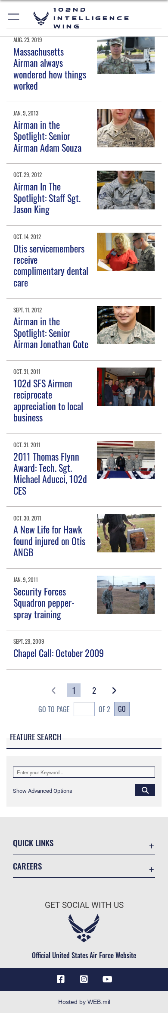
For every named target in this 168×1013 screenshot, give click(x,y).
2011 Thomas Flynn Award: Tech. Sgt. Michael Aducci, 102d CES (50, 473)
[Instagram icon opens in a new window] (84, 979)
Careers (27, 866)
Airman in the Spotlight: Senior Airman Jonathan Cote (50, 332)
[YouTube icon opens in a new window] (107, 979)
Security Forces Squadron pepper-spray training (44, 602)
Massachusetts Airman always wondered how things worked (49, 68)
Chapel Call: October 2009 (58, 653)
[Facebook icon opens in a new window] (60, 979)
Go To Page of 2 (74, 709)
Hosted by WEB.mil (84, 1001)
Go (122, 709)
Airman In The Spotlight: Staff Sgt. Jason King (47, 197)
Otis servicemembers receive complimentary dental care (50, 265)
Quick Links (33, 842)
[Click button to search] (145, 789)
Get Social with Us (84, 905)
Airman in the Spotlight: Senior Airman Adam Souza (47, 136)
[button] (14, 18)
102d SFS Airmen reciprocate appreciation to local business (48, 400)
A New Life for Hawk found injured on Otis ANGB (49, 540)
